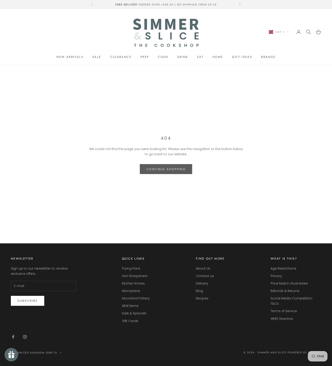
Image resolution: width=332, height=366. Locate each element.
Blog (199, 291)
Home (218, 57)
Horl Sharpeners (134, 276)
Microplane (131, 291)
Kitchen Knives (133, 283)
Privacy (276, 276)
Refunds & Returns (285, 291)
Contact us (205, 276)
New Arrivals (69, 57)
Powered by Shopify (304, 352)
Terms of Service (284, 311)
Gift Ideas (242, 57)
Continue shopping (166, 169)
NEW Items (130, 306)
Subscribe (27, 301)
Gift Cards (130, 321)
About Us (203, 268)
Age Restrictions (283, 268)
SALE (96, 57)
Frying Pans (131, 268)
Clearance (120, 57)
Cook (163, 57)
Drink (182, 57)
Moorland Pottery (136, 298)
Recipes (202, 298)
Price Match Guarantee (289, 283)
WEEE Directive (282, 318)
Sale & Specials (134, 313)
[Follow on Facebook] (13, 337)
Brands (268, 57)
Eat (200, 57)
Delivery (202, 283)
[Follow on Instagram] (25, 337)
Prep (144, 57)
